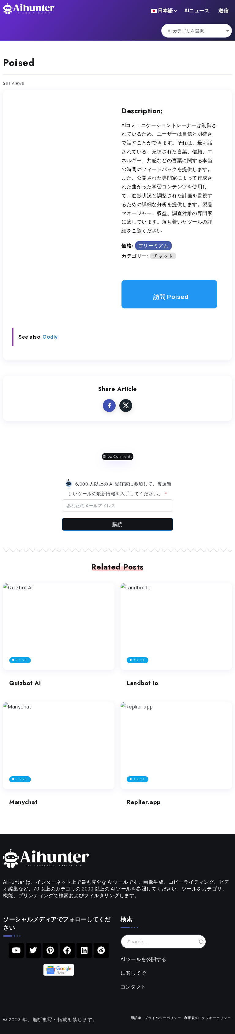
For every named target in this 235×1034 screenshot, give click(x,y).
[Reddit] (101, 950)
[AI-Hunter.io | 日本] (46, 857)
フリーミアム (153, 245)
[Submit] (202, 941)
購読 (117, 524)
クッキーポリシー (216, 1017)
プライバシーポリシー (162, 1017)
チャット (163, 256)
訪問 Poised (171, 297)
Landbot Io (142, 683)
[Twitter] (33, 950)
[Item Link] (58, 626)
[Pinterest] (50, 950)
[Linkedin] (84, 950)
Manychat (23, 802)
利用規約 (191, 1017)
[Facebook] (67, 950)
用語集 (136, 1017)
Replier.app (144, 802)
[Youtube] (16, 950)
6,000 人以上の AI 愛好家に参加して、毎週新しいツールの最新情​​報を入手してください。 (120, 489)
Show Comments (117, 456)
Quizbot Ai (25, 683)
